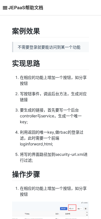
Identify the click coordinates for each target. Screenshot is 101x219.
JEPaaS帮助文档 (25, 7)
